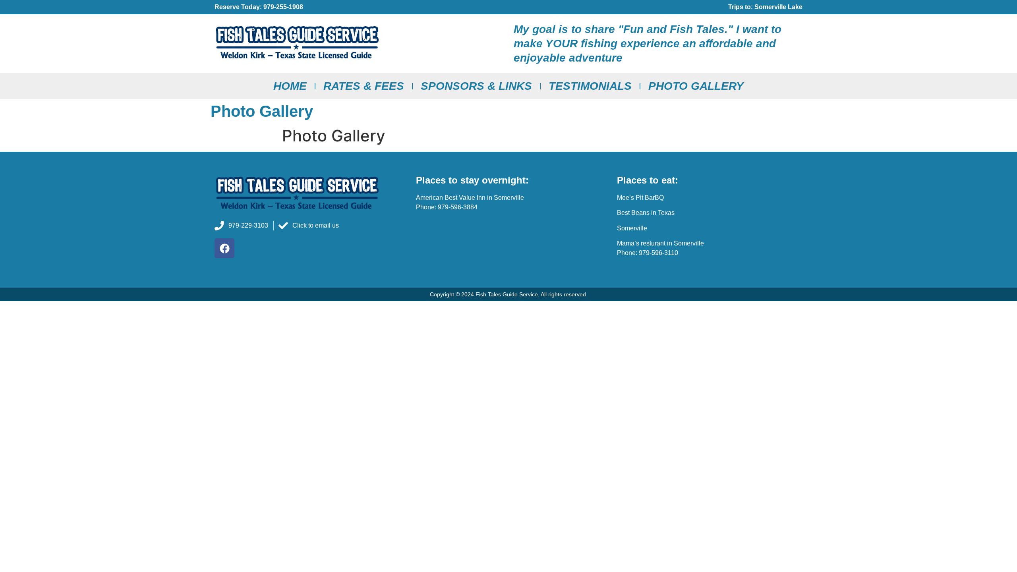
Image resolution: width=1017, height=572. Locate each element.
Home (290, 86)
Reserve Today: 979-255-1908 (259, 7)
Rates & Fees (363, 86)
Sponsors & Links (476, 86)
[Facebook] (224, 248)
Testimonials (590, 86)
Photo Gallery (696, 86)
